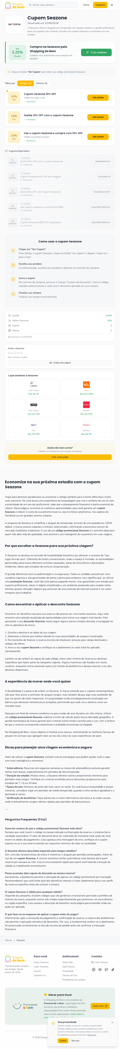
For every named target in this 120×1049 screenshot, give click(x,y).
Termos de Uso (69, 975)
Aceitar (63, 1040)
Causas (37, 971)
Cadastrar (100, 4)
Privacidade (67, 971)
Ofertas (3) (41, 83)
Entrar (86, 4)
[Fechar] (112, 1022)
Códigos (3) (25, 83)
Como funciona (41, 962)
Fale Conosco (101, 962)
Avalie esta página (62, 362)
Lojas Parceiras (41, 966)
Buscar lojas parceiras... (44, 4)
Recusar (75, 1040)
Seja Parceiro (68, 966)
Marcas (8, 940)
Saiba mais (91, 1035)
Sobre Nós (67, 962)
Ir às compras (99, 52)
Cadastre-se (39, 975)
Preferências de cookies (73, 979)
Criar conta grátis (60, 457)
